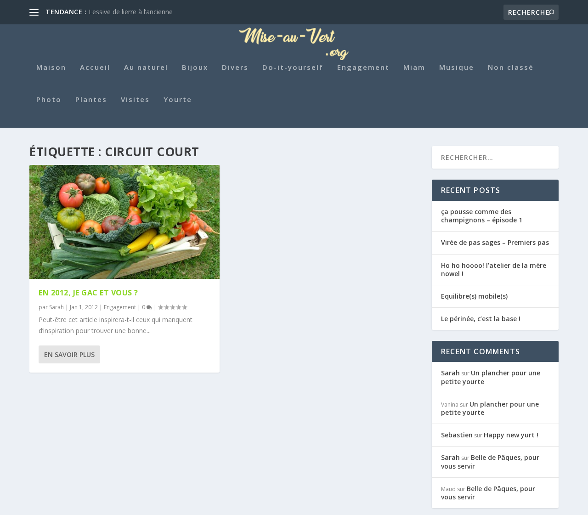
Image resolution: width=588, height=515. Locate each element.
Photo (49, 100)
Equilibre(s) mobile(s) (474, 296)
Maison (51, 67)
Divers (235, 67)
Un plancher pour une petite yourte (490, 376)
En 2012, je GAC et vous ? (88, 293)
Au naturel (146, 67)
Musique (456, 67)
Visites (135, 100)
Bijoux (195, 67)
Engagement (363, 67)
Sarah (56, 307)
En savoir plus (69, 354)
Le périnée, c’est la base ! (480, 318)
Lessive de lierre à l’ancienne (131, 11)
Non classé (511, 67)
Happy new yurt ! (511, 434)
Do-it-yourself (292, 67)
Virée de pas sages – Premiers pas (495, 242)
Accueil (95, 67)
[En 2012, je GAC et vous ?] (124, 222)
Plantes (91, 100)
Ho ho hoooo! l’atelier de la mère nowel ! (493, 269)
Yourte (178, 100)
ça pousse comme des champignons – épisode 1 (481, 215)
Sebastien (457, 434)
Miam (414, 67)
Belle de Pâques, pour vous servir (490, 461)
